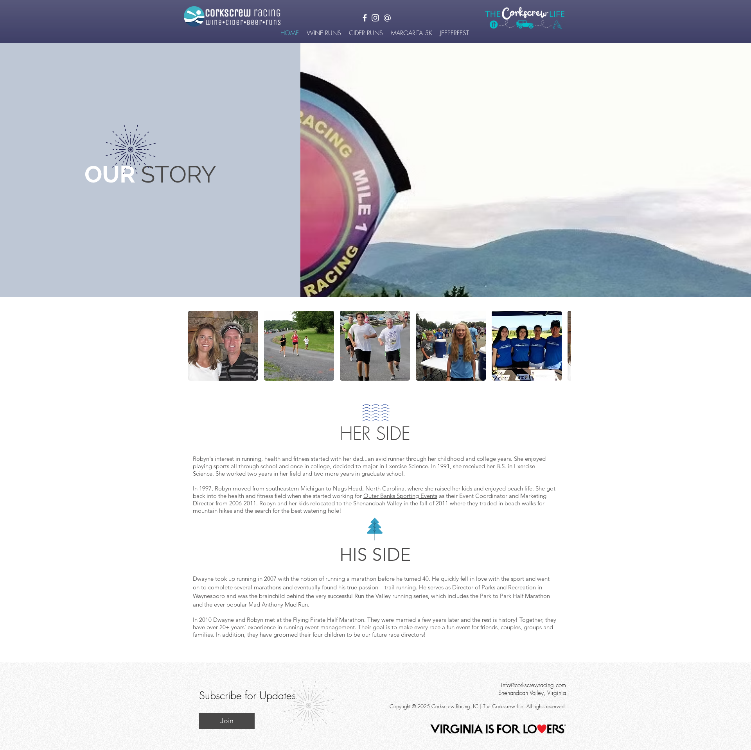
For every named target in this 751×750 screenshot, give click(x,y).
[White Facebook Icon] (365, 18)
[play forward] (561, 346)
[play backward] (198, 346)
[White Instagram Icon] (375, 18)
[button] (324, 33)
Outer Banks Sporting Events (400, 495)
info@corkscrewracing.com (533, 685)
